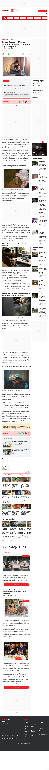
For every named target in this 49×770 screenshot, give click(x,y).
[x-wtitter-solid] (26, 102)
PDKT (3, 407)
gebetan (26, 139)
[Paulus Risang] (3, 468)
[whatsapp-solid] (20, 102)
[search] (36, 11)
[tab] (6, 81)
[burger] (46, 13)
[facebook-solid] (23, 102)
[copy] (29, 102)
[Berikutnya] (31, 527)
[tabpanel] (16, 90)
